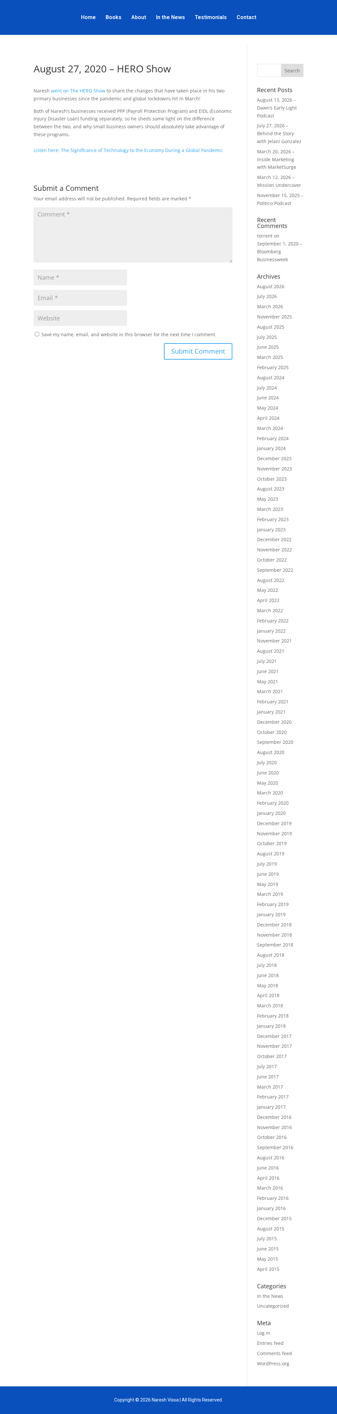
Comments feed (274, 1353)
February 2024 (273, 438)
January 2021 (271, 712)
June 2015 (268, 1249)
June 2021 (268, 671)
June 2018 (268, 975)
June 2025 (268, 347)
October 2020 (272, 732)
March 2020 (270, 793)
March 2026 (270, 306)
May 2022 (267, 590)
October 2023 (272, 479)
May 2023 (267, 499)
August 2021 (270, 651)
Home (88, 17)
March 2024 (270, 428)
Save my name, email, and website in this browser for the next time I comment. (129, 334)
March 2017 (270, 1087)
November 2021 (274, 641)
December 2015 (274, 1218)
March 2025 (270, 357)
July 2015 (267, 1238)
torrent (264, 236)
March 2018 (270, 1005)
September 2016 (275, 1147)
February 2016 (273, 1198)
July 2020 (267, 762)
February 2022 (273, 621)
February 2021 (273, 701)
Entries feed (270, 1343)
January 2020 (271, 813)
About (138, 17)
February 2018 (273, 1016)
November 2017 (274, 1046)
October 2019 (272, 843)
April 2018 (268, 995)
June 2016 (268, 1168)
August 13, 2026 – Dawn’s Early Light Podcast (277, 108)
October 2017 (272, 1056)
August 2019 (270, 853)
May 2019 (267, 884)
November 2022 (274, 549)
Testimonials (211, 17)
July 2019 (267, 864)
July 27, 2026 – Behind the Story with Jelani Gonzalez (279, 133)
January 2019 (271, 914)
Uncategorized (273, 1306)
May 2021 (267, 681)
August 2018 (270, 955)
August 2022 (270, 580)
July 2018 (267, 965)
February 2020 (273, 803)
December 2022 (274, 539)
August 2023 (270, 489)
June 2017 (268, 1076)
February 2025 (273, 367)
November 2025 (274, 317)
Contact (246, 17)
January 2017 (271, 1107)
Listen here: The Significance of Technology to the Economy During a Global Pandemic (128, 150)
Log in (263, 1333)
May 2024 (267, 408)
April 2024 (268, 418)
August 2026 (270, 286)
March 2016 (270, 1188)
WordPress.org (273, 1363)
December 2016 (274, 1117)
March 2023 (270, 509)
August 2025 (270, 327)
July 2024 (267, 388)
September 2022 (275, 570)
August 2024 (270, 377)
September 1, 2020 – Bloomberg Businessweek (279, 251)
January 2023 (271, 529)
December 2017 (274, 1036)
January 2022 (271, 631)
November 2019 (274, 833)
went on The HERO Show (79, 91)
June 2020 (268, 773)
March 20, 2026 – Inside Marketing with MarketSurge (276, 159)
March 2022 (270, 610)
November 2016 (274, 1127)
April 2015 (268, 1269)
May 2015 (267, 1259)
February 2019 (273, 904)
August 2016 (270, 1157)
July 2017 (267, 1066)
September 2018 (275, 945)
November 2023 (274, 469)
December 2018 (274, 925)
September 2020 (275, 742)
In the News (170, 17)
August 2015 (270, 1228)
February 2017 (273, 1097)
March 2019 (270, 894)
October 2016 (272, 1137)
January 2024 (271, 448)
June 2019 (268, 874)
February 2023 (273, 519)
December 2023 (274, 458)
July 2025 (267, 337)
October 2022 (272, 560)
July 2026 (267, 296)
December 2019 (274, 823)
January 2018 (271, 1026)
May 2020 (267, 783)
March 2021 (270, 691)
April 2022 (268, 600)
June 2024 (268, 397)
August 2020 (270, 752)
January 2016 (271, 1208)
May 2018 (267, 985)
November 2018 (274, 935)
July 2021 (267, 661)
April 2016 (268, 1178)
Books (113, 17)
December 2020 (274, 722)
